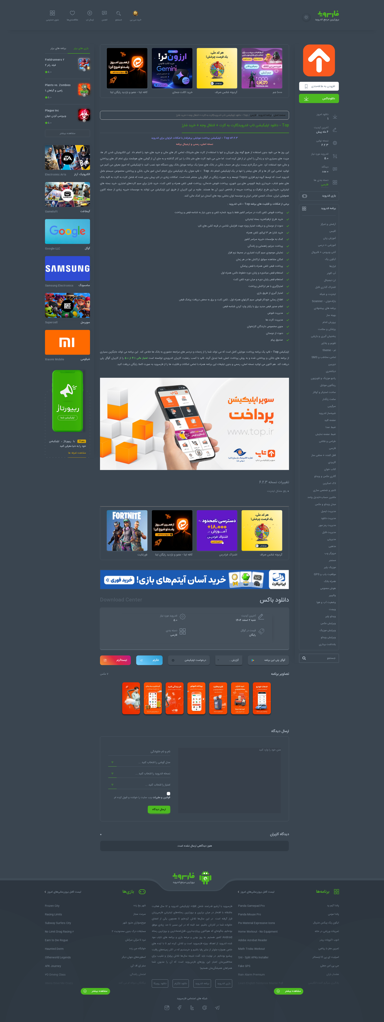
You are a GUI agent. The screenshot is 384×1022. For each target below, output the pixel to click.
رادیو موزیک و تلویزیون (323, 378)
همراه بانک (330, 581)
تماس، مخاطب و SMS (323, 357)
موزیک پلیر (330, 567)
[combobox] (139, 762)
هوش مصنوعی (328, 588)
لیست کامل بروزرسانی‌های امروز (257, 892)
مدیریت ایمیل (328, 511)
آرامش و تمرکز (328, 224)
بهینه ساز (331, 315)
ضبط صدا (331, 427)
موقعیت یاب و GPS (325, 574)
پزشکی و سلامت (327, 329)
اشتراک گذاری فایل (325, 287)
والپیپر (332, 595)
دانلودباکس (328, 98)
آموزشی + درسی (327, 245)
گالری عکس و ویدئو (325, 476)
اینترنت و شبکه (328, 294)
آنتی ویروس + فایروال (323, 252)
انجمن (104, 20)
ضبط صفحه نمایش (325, 434)
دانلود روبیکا (160, 983)
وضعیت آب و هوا (326, 602)
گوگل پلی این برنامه (274, 660)
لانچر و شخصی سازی (324, 490)
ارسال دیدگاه (159, 809)
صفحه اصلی (279, 115)
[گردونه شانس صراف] (217, 68)
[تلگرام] (217, 1008)
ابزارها (332, 266)
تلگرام (156, 660)
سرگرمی (332, 406)
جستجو (118, 20)
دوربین (332, 364)
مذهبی (332, 546)
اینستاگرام (122, 660)
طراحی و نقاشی (327, 441)
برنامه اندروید (264, 115)
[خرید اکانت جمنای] (172, 68)
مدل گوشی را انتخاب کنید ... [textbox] (154, 762)
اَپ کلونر (331, 273)
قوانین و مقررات (161, 797)
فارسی (324, 184)
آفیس (332, 231)
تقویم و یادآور (328, 343)
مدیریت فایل (329, 532)
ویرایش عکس (328, 623)
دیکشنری (331, 371)
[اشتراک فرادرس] (217, 530)
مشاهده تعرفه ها (77, 453)
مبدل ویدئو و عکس (325, 504)
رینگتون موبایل (328, 385)
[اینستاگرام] (167, 1008)
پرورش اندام (329, 322)
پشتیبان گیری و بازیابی (323, 336)
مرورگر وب (330, 553)
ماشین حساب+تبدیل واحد (321, 497)
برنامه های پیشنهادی (325, 308)
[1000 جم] (262, 68)
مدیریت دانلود (328, 518)
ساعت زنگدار (329, 399)
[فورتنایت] (127, 530)
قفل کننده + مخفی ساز (323, 455)
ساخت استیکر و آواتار (324, 392)
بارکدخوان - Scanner (324, 301)
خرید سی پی (135, 20)
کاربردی (332, 462)
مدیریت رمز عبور (327, 525)
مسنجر (332, 560)
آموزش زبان (329, 238)
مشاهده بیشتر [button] (67, 133)
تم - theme (329, 350)
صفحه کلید (330, 420)
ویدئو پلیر (330, 616)
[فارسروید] (192, 879)
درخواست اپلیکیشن (195, 660)
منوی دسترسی (52, 20)
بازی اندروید (223, 983)
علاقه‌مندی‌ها (72, 20)
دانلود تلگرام (180, 983)
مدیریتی (331, 539)
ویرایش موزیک (327, 630)
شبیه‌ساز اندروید (327, 413)
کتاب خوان (330, 469)
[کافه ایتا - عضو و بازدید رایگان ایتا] (127, 68)
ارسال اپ (90, 20)
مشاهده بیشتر (292, 991)
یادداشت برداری (327, 644)
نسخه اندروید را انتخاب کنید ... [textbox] (152, 773)
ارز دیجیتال (330, 280)
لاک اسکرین (329, 483)
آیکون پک (330, 259)
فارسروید (158, 364)
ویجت (332, 609)
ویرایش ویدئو (328, 637)
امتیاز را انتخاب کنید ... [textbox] (157, 785)
